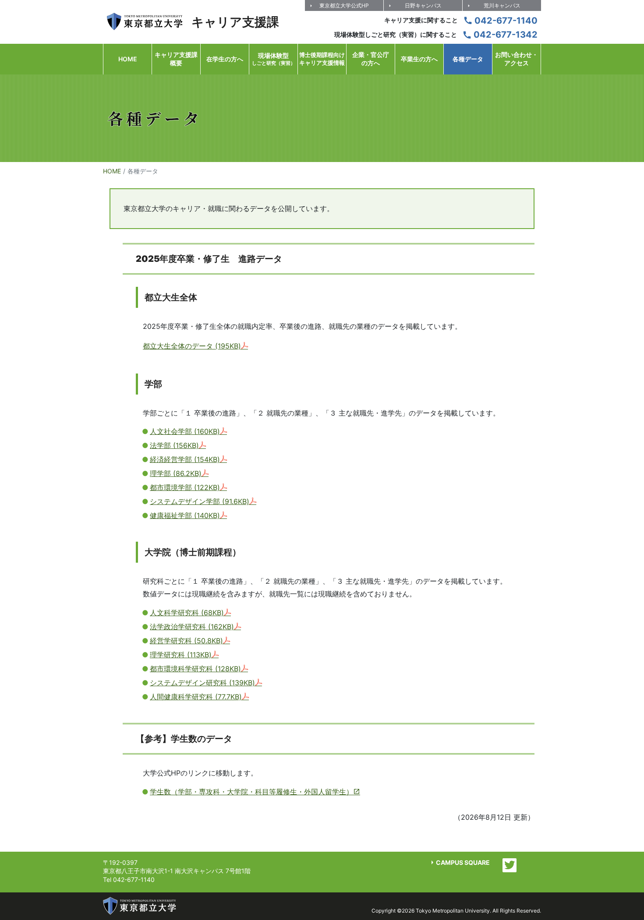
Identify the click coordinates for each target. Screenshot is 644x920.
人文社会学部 (185, 431)
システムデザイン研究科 (202, 682)
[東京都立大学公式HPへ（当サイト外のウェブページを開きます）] (140, 906)
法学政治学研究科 (192, 626)
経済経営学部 (185, 459)
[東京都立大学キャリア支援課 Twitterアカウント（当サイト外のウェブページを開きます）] (509, 865)
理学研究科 (181, 654)
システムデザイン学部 (199, 501)
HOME (112, 171)
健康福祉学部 (185, 515)
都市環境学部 (185, 487)
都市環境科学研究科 (195, 668)
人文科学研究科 (187, 612)
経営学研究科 (186, 640)
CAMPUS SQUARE (463, 862)
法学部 (174, 445)
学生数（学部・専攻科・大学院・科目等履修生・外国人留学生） (251, 791)
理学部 (176, 473)
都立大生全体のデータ (192, 346)
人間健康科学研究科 (196, 696)
